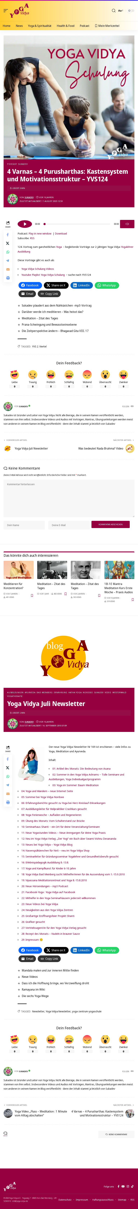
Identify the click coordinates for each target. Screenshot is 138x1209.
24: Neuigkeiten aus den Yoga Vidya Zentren (47, 910)
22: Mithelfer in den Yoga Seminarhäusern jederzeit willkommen (58, 898)
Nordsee (88, 692)
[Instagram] (128, 1186)
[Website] (132, 406)
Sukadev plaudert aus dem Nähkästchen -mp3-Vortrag (56, 305)
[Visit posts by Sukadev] (12, 199)
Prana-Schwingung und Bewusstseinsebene (49, 325)
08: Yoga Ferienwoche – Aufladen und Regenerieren (51, 815)
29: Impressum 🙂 (32, 939)
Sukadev (22, 164)
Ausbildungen (15, 692)
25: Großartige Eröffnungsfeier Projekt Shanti (47, 916)
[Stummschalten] (127, 224)
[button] (7, 11)
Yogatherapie (15, 696)
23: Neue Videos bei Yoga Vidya (39, 904)
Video (108, 692)
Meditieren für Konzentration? (13, 586)
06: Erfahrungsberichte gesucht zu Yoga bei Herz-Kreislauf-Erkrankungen (63, 803)
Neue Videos (30, 977)
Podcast (12, 164)
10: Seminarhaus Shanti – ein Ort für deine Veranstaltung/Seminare (60, 826)
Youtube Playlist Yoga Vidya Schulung (43, 274)
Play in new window (40, 233)
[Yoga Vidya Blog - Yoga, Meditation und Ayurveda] (19, 11)
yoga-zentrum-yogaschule (87, 1011)
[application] (76, 223)
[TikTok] (132, 1186)
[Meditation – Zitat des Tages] (52, 570)
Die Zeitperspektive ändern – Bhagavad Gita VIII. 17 (55, 331)
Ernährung (60, 692)
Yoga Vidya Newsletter (58, 1011)
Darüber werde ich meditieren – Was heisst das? (52, 312)
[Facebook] (118, 1186)
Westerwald (119, 692)
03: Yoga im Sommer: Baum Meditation (75, 785)
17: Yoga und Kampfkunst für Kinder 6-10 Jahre (48, 868)
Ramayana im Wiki (33, 989)
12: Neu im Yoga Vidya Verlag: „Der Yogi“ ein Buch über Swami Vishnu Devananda (68, 838)
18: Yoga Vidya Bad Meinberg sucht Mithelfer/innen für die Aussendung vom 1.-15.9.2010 (73, 874)
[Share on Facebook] (8, 234)
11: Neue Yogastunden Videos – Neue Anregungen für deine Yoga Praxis (63, 832)
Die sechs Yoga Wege (35, 996)
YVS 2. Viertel (39, 346)
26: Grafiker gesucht (33, 922)
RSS (32, 238)
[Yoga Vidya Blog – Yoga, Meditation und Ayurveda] (10, 1186)
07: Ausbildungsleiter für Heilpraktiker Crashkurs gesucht (54, 809)
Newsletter (38, 1011)
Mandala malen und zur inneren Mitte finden (50, 970)
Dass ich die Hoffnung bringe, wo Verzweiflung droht (55, 983)
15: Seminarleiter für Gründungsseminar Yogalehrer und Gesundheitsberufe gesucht (70, 856)
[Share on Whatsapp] (8, 252)
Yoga (59, 247)
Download (61, 233)
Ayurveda (30, 692)
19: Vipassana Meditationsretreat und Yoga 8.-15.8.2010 (54, 880)
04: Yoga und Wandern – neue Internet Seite (47, 791)
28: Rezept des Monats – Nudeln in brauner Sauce (50, 933)
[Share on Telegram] (8, 260)
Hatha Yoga (75, 692)
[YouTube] (123, 1186)
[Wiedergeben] (25, 224)
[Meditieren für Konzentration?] (19, 570)
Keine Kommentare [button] (118, 1134)
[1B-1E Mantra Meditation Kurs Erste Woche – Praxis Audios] (119, 570)
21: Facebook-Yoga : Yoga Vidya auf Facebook (48, 892)
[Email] (8, 269)
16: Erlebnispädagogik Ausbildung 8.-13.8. (45, 862)
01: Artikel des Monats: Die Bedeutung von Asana (81, 768)
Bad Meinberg (44, 692)
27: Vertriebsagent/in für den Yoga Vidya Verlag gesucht (53, 927)
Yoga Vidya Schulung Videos (37, 269)
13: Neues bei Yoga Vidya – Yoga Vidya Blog (46, 844)
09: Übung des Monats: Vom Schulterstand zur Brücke (53, 821)
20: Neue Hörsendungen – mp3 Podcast (44, 886)
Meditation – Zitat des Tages (40, 318)
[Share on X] (8, 243)
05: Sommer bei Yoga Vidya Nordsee (42, 797)
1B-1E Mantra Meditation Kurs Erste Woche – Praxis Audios (118, 588)
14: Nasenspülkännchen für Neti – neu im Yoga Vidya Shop (55, 850)
